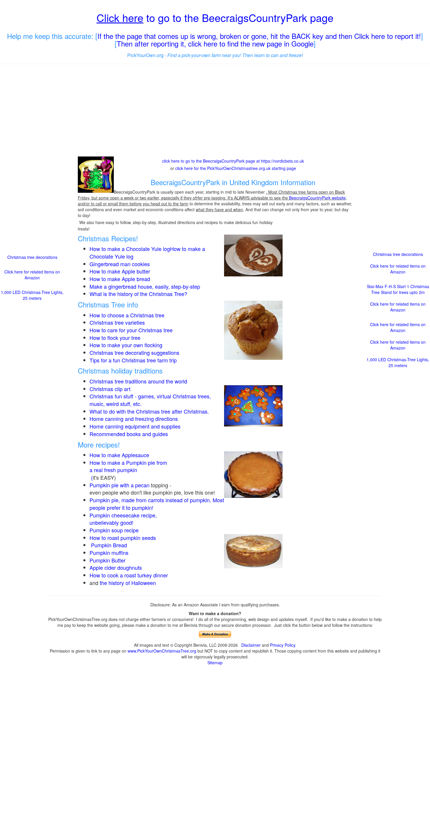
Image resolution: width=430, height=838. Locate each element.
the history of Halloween (128, 582)
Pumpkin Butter (108, 560)
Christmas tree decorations (32, 257)
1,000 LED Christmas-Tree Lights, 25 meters (32, 295)
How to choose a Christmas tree (127, 315)
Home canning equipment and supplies (135, 426)
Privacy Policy (282, 645)
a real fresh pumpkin (113, 470)
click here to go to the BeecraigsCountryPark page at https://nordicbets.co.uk (233, 161)
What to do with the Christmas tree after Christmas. (149, 411)
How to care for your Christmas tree (131, 330)
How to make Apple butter (120, 271)
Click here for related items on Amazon (32, 275)
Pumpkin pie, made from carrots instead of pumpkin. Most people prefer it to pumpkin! (157, 503)
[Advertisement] (215, 111)
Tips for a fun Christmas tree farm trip (133, 360)
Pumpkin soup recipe (114, 530)
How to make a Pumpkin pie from (128, 462)
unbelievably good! (112, 522)
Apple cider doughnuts (116, 567)
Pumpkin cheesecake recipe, (123, 515)
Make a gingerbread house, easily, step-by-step (145, 286)
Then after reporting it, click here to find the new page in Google (215, 43)
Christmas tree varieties (117, 322)
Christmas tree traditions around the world (138, 381)
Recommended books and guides (129, 434)
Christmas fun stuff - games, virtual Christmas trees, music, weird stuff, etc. (150, 399)
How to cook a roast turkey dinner (129, 575)
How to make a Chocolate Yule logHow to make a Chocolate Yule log (147, 252)
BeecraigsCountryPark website (317, 198)
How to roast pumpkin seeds (123, 537)
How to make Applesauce (119, 455)
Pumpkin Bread (109, 545)
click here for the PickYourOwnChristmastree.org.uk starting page (235, 168)
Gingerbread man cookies (120, 264)
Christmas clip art (110, 389)
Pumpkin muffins (109, 552)
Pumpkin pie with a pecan (119, 485)
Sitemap (215, 662)
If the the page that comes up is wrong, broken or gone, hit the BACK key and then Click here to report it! (259, 36)
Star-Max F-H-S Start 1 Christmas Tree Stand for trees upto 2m (398, 289)
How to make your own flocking (126, 345)
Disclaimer (251, 645)
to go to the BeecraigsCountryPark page (215, 17)
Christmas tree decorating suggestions (134, 352)
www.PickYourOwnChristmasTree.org (162, 651)
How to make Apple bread (120, 279)
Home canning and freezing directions (134, 418)
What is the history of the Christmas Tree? (138, 293)
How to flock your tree (115, 337)
